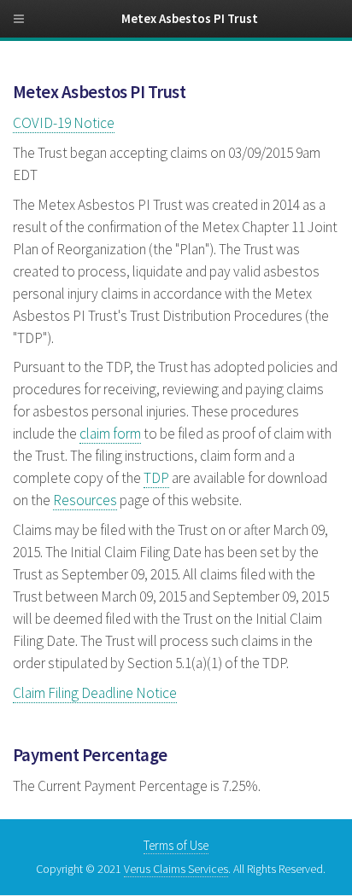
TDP (156, 477)
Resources (85, 500)
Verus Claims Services (176, 868)
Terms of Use (176, 845)
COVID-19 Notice (63, 122)
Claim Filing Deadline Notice (95, 693)
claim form (110, 433)
